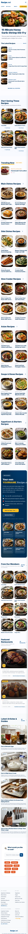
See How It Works (9, 515)
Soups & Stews (4, 904)
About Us (17, 911)
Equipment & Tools (5, 916)
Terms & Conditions (19, 916)
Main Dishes (3, 894)
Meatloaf (15, 868)
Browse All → (4, 905)
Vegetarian (17, 893)
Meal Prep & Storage (5, 922)
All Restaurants (22, 642)
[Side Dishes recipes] (22, 231)
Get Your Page (23, 565)
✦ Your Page (23, 6)
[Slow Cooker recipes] (23, 279)
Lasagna (16, 865)
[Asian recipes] (17, 326)
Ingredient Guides (5, 911)
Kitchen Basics (4, 912)
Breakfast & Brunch (5, 900)
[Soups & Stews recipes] (25, 374)
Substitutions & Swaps (6, 920)
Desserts (3, 898)
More (15, 6)
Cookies (7, 871)
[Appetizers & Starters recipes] (25, 423)
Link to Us (17, 914)
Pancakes (8, 868)
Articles (8, 6)
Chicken (7, 862)
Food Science (4, 918)
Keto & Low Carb (18, 898)
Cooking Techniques (5, 914)
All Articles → (4, 923)
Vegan (16, 894)
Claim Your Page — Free (10, 510)
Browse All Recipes (14, 88)
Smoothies (14, 862)
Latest (3, 6)
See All (24, 43)
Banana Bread (8, 865)
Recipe (14, 931)
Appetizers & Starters (5, 893)
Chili (13, 871)
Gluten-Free (17, 896)
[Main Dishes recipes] (23, 183)
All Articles (23, 720)
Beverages (3, 902)
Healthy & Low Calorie (20, 902)
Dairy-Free (17, 900)
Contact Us (17, 912)
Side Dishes (3, 896)
